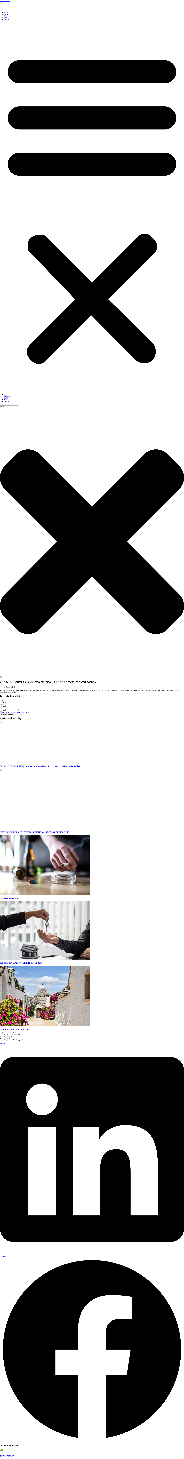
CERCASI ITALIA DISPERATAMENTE (16, 1029)
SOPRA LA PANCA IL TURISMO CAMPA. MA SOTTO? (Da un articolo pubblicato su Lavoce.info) (40, 766)
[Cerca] (1, 677)
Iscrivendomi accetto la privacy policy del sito (16, 712)
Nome (2, 700)
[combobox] (9, 406)
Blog (5, 17)
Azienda (2, 706)
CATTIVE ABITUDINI (9, 898)
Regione (2, 710)
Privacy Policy (7, 1455)
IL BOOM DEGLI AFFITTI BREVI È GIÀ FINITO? (21, 963)
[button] (92, 207)
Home (6, 12)
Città (1, 708)
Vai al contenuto (5, 1)
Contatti (6, 19)
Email (2, 704)
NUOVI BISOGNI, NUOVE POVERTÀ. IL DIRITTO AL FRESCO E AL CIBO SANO (34, 832)
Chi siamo (7, 14)
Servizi (6, 16)
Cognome (3, 702)
